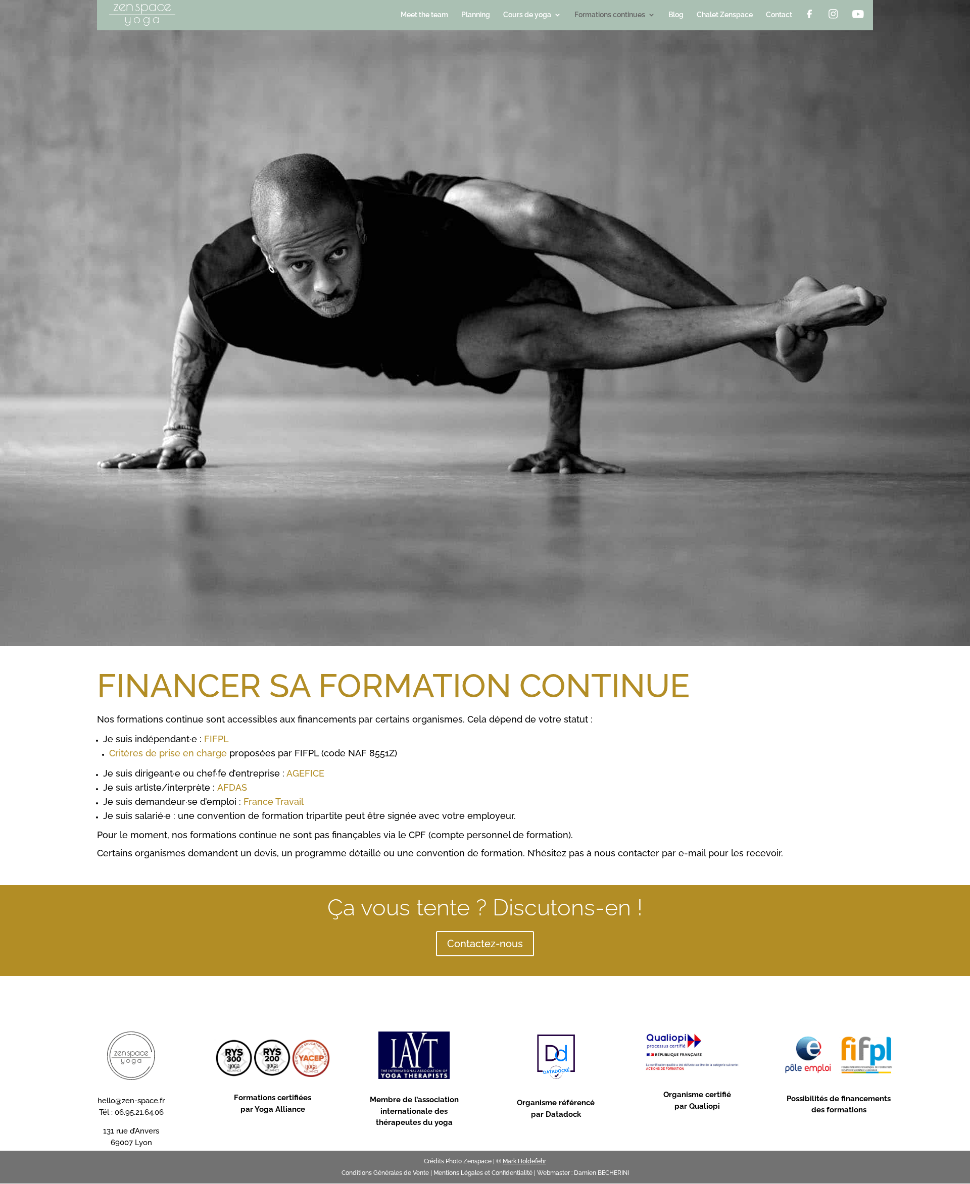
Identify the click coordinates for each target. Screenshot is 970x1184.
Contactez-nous (485, 944)
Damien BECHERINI (601, 1172)
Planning (475, 15)
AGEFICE (305, 773)
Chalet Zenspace (725, 15)
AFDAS (232, 787)
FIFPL (216, 739)
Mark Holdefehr (524, 1161)
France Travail (274, 801)
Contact (779, 15)
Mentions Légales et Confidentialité (482, 1172)
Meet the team (424, 15)
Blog (676, 15)
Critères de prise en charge (168, 753)
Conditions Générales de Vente (385, 1172)
